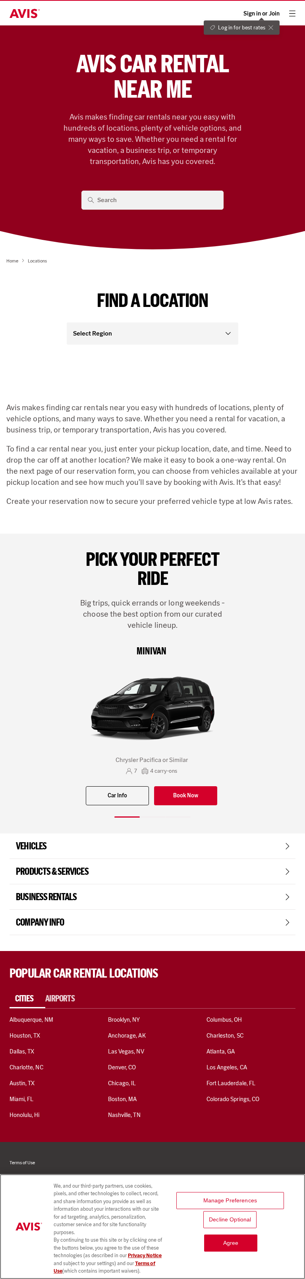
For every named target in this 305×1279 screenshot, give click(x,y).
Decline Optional (230, 1219)
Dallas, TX (22, 1051)
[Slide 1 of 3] (127, 817)
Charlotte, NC (26, 1067)
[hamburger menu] (292, 13)
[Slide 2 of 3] (152, 817)
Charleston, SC (225, 1035)
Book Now (185, 795)
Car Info (117, 795)
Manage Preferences (230, 1200)
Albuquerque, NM (31, 1019)
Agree (231, 1243)
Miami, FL (21, 1099)
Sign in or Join (261, 14)
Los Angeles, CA (227, 1067)
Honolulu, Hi (25, 1115)
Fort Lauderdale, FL (231, 1083)
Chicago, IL (122, 1083)
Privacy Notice (145, 1255)
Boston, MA (122, 1099)
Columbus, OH (224, 1019)
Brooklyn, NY (124, 1019)
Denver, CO (122, 1067)
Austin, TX (22, 1083)
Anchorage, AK (127, 1035)
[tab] (27, 998)
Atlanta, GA (221, 1051)
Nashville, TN (124, 1115)
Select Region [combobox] (92, 333)
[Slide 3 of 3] (178, 817)
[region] (152, 1226)
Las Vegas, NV (126, 1051)
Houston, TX (25, 1035)
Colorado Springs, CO (233, 1099)
